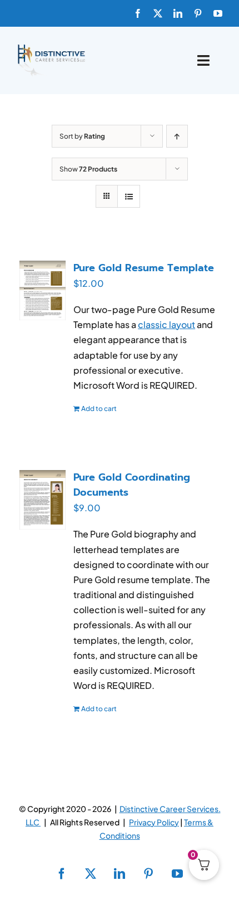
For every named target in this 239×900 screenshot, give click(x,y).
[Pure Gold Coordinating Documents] (42, 500)
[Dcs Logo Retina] (51, 47)
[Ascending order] (177, 136)
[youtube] (217, 13)
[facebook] (137, 13)
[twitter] (157, 13)
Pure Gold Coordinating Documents (131, 484)
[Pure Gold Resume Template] (42, 290)
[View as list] (129, 196)
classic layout (166, 324)
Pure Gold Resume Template (143, 268)
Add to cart (99, 408)
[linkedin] (177, 13)
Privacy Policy (154, 822)
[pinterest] (197, 13)
